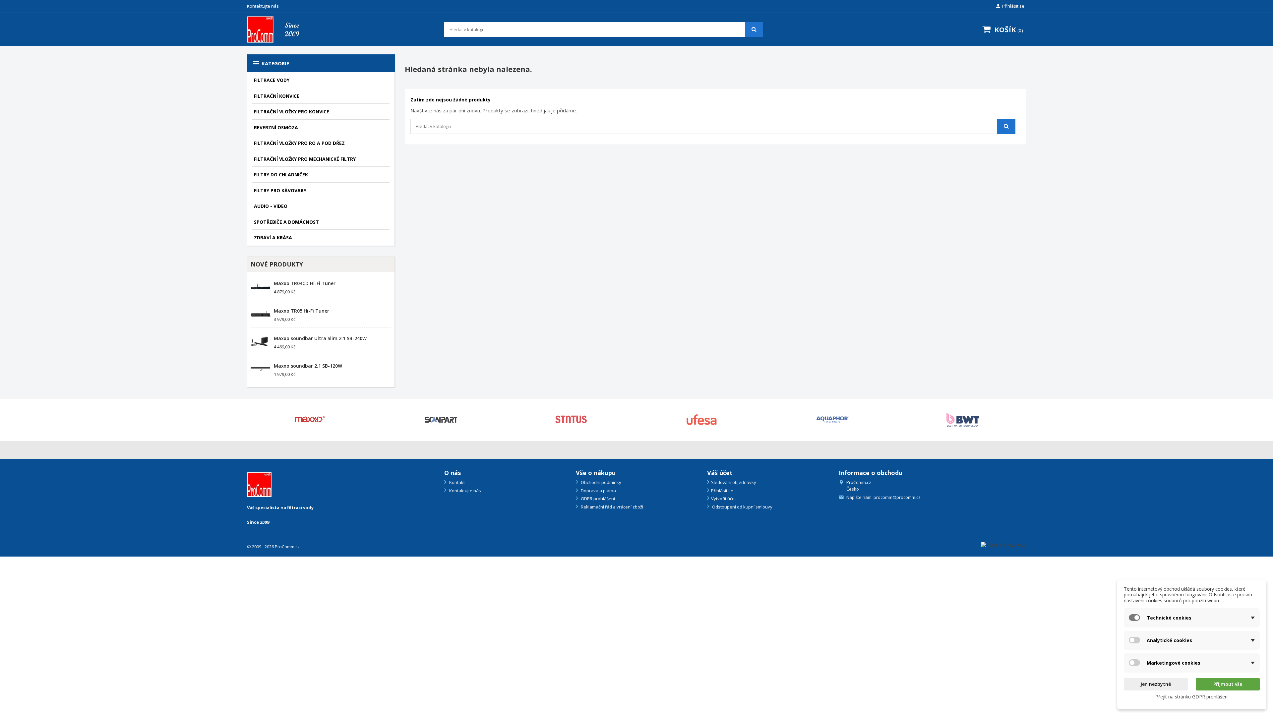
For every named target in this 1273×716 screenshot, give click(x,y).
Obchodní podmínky (600, 482)
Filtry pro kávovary (280, 190)
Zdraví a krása (273, 237)
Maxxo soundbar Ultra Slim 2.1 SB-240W (320, 338)
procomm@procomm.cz (897, 497)
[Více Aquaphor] (832, 419)
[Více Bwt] (963, 419)
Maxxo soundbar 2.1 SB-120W (308, 366)
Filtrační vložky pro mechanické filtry (305, 159)
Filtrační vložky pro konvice (291, 111)
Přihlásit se (722, 491)
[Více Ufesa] (701, 419)
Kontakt (456, 482)
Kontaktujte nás (263, 6)
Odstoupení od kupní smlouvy (741, 507)
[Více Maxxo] (310, 419)
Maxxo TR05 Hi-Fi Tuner (301, 311)
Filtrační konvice (276, 96)
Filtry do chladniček (281, 174)
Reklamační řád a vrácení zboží (611, 507)
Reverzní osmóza (276, 127)
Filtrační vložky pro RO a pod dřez (299, 143)
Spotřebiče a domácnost (286, 222)
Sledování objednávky (733, 482)
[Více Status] (571, 419)
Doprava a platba (598, 491)
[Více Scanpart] (441, 419)
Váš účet (720, 473)
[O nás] (259, 484)
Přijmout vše (1227, 684)
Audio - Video (270, 206)
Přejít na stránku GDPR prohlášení (1192, 696)
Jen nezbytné (1155, 684)
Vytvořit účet (723, 499)
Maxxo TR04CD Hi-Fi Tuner (304, 283)
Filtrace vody (271, 80)
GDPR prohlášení (597, 499)
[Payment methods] (1003, 544)
